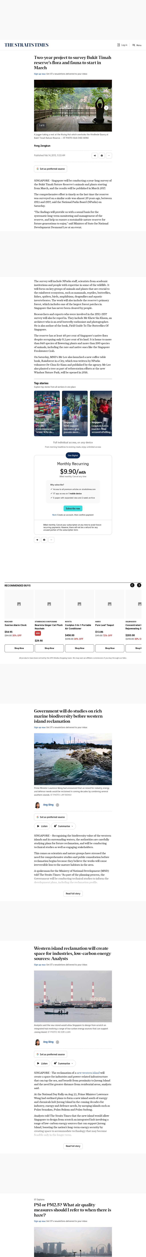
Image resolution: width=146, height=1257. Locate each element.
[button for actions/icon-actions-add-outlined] (57, 805)
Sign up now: (40, 73)
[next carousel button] (106, 108)
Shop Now (19, 648)
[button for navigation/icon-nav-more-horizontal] (109, 155)
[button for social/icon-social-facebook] (102, 155)
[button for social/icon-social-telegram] (95, 155)
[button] (122, 45)
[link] (26, 45)
